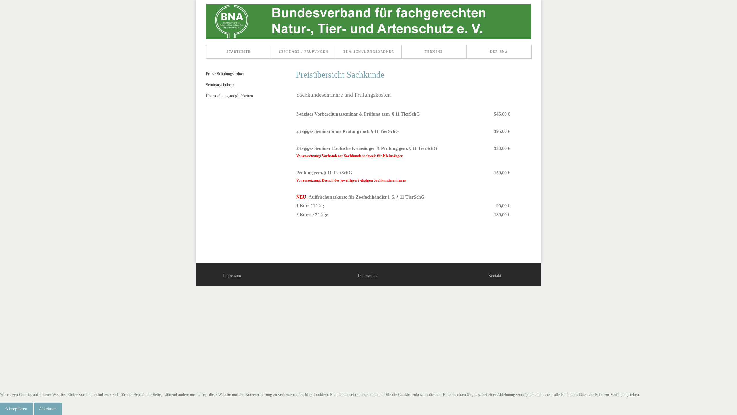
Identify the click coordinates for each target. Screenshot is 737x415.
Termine (434, 51)
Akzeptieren (16, 408)
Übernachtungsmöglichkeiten (229, 96)
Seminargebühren (220, 85)
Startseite (239, 51)
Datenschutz (367, 275)
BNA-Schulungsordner (368, 51)
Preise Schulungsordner (225, 74)
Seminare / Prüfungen (303, 51)
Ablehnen (48, 408)
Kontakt (494, 275)
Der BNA (499, 51)
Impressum (232, 275)
